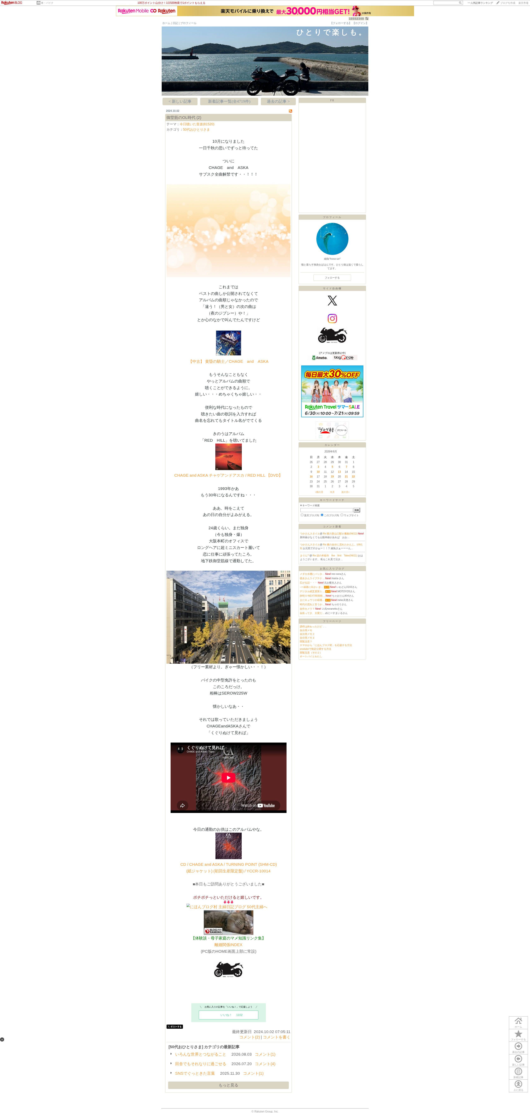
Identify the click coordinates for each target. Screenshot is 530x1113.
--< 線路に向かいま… (311, 587)
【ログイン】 (360, 23)
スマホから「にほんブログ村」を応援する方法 (326, 645)
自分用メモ (306, 630)
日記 (175, 23)
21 (346, 476)
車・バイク (47, 2)
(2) (198, 117)
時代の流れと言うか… (312, 604)
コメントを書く (276, 1037)
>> (480, 2)
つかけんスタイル (310, 533)
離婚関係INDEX (228, 945)
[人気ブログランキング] (228, 933)
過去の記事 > (278, 101)
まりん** (305, 555)
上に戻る (518, 1090)
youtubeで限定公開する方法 (315, 649)
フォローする (518, 1039)
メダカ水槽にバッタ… (312, 574)
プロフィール (188, 23)
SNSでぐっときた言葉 (195, 1073)
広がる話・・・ (308, 582)
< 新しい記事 (180, 101)
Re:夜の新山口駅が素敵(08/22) (340, 533)
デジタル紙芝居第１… (312, 591)
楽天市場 (523, 2)
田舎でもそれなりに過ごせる (200, 1064)
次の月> (345, 492)
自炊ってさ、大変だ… (312, 613)
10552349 (356, 18)
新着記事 (518, 1077)
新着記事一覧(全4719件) (229, 101)
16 (311, 476)
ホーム (166, 23)
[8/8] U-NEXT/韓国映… (312, 595)
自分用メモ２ (307, 634)
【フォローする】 (341, 23)
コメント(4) (265, 1064)
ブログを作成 (507, 2)
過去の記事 (518, 1052)
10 (318, 471)
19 (332, 476)
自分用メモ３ (307, 637)
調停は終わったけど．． (313, 626)
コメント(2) (249, 1037)
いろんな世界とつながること (200, 1054)
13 (339, 471)
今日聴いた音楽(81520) (197, 124)
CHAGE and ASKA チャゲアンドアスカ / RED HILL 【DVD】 (228, 475)
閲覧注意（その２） (311, 652)
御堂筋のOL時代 (180, 117)
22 (353, 476)
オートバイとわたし (311, 656)
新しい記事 (518, 1064)
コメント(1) (265, 1054)
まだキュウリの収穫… (312, 600)
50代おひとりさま (196, 129)
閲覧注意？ (306, 641)
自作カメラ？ (307, 608)
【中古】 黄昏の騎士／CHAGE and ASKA (228, 361)
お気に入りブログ (332, 568)
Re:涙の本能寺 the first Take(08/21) (335, 555)
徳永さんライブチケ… (312, 578)
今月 (332, 492)
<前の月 (319, 492)
